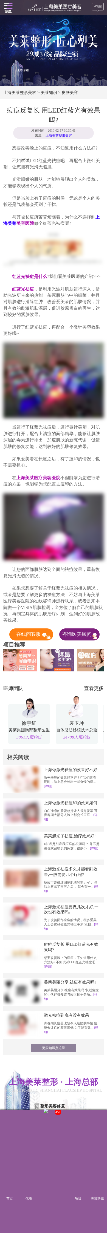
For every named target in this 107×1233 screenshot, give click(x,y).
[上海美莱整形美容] (53, 7)
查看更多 (94, 688)
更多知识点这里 (53, 1048)
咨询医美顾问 (77, 634)
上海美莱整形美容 (19, 92)
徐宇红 (29, 723)
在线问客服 (29, 634)
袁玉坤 (76, 723)
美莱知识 (49, 92)
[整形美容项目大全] (8, 7)
